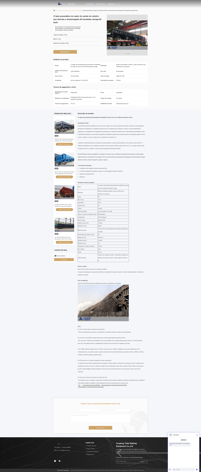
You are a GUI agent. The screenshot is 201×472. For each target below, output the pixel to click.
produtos (64, 10)
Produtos (80, 4)
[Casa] (60, 4)
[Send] (197, 469)
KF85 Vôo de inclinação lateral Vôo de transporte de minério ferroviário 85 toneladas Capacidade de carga (64, 140)
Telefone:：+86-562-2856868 (63, 447)
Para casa (71, 4)
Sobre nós (90, 4)
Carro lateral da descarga (74, 10)
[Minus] (197, 435)
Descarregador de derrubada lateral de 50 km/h (114, 385)
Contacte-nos (100, 4)
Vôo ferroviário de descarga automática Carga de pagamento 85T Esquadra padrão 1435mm (64, 173)
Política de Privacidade (63, 470)
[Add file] (170, 469)
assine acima (143, 461)
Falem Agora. (64, 51)
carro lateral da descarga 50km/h (91, 385)
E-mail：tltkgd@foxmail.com (63, 450)
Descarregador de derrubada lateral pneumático (91, 387)
